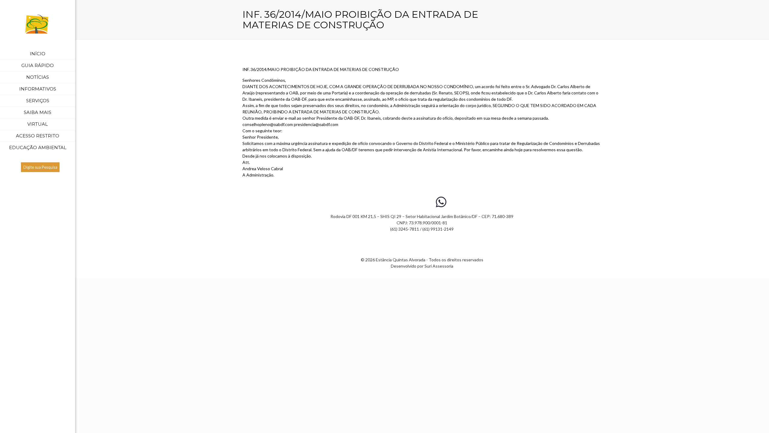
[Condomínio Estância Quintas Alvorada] (37, 24)
